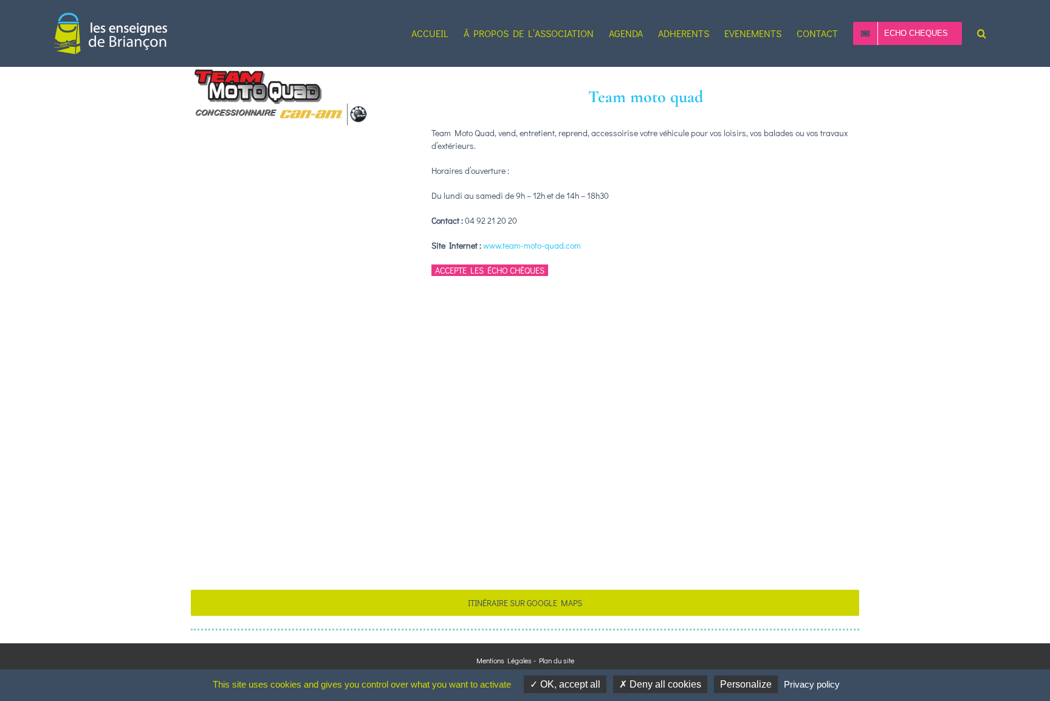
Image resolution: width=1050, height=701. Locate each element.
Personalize (746, 684)
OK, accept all (569, 684)
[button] (981, 33)
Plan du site (556, 660)
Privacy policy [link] (812, 684)
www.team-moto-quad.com (532, 245)
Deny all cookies (664, 684)
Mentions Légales (504, 660)
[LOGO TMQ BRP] (282, 71)
